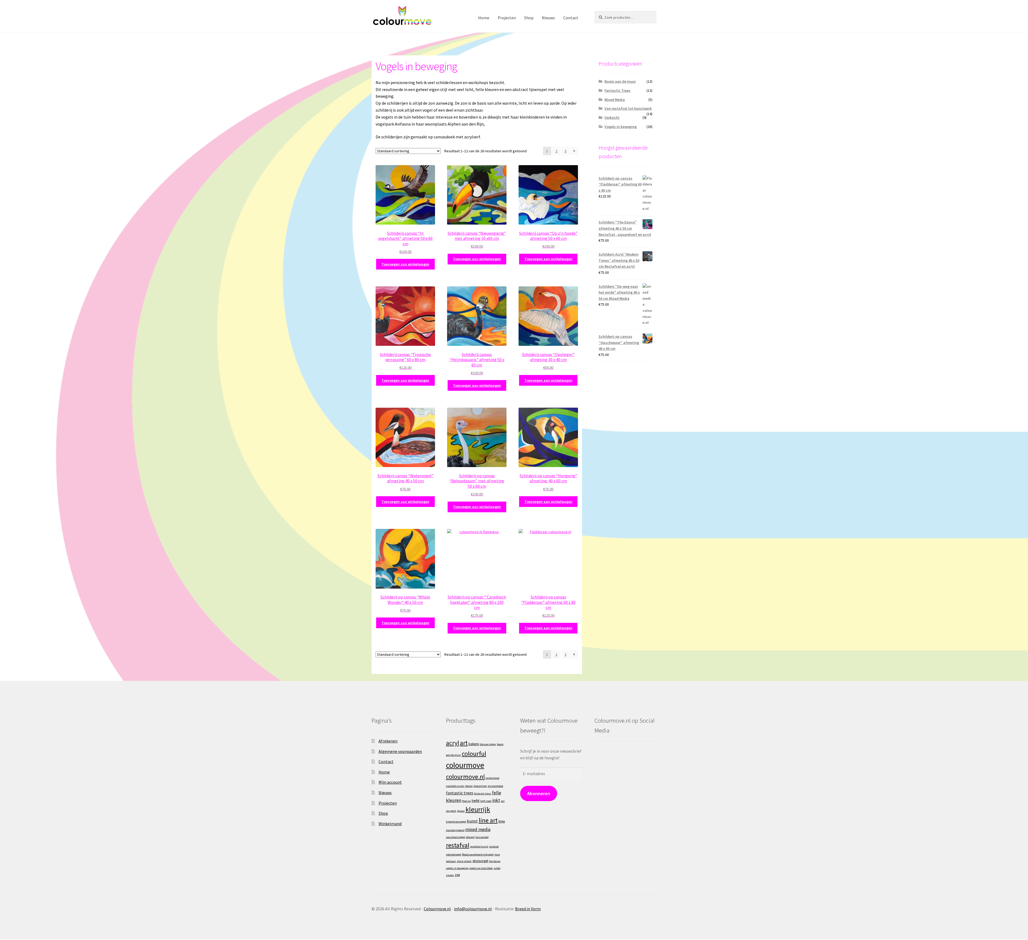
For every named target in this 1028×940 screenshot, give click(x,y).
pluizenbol (482, 837)
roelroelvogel (453, 854)
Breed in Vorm (528, 908)
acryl (452, 743)
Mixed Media (614, 99)
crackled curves (455, 786)
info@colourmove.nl (473, 908)
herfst (475, 800)
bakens (473, 744)
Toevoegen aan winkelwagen (405, 264)
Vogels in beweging (620, 126)
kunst (472, 821)
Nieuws (548, 17)
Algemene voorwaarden (400, 751)
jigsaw (461, 811)
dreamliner (480, 786)
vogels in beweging (457, 868)
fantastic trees (459, 792)
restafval (457, 845)
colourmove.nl (465, 776)
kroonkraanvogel (456, 821)
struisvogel (480, 861)
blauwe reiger (488, 744)
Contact (570, 17)
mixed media (477, 829)
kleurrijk (478, 809)
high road (486, 801)
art (464, 743)
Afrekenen (388, 741)
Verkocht (611, 117)
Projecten (507, 17)
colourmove (465, 765)
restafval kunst (479, 846)
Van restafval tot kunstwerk (628, 108)
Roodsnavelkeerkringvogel (478, 854)
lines (501, 821)
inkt (496, 800)
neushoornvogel (455, 837)
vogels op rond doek (481, 868)
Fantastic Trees (617, 90)
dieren (469, 786)
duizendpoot (495, 786)
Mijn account (390, 782)
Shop (529, 17)
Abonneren (538, 793)
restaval (494, 846)
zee (457, 875)
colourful (474, 753)
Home (483, 17)
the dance (494, 861)
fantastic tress (482, 793)
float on (466, 801)
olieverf (470, 837)
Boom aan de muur (620, 81)
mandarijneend (455, 830)
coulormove (492, 778)
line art (488, 820)
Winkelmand (390, 823)
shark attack (464, 861)
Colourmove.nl (437, 908)
